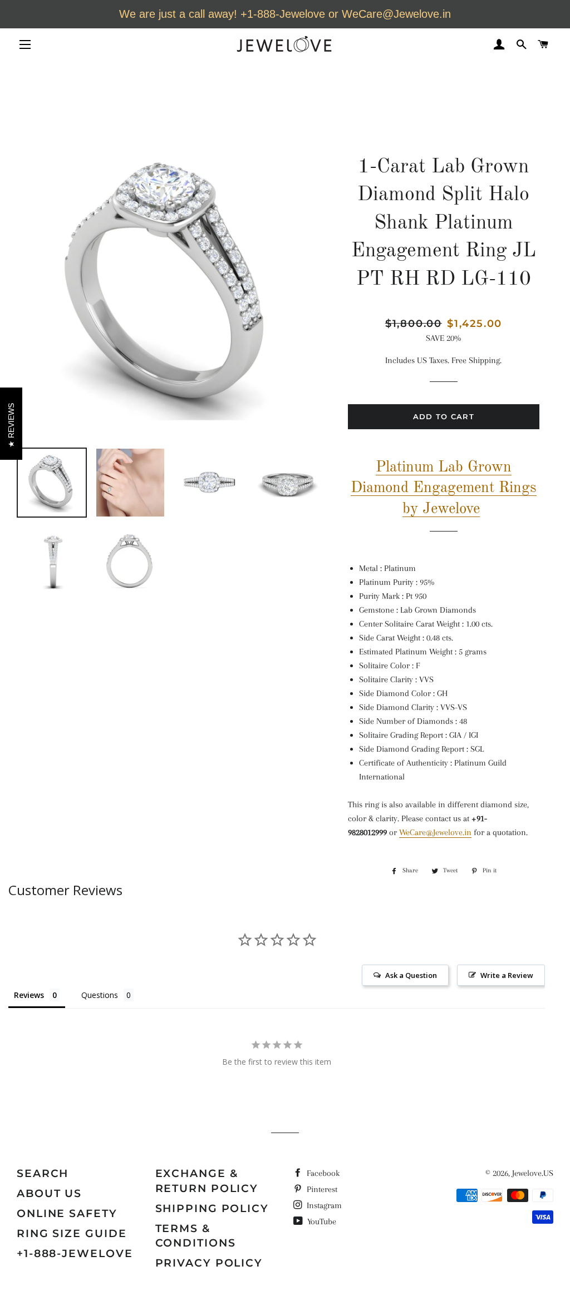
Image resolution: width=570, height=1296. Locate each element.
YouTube (320, 1221)
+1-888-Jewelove (75, 1253)
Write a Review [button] (506, 975)
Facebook (322, 1173)
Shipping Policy (212, 1208)
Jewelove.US (532, 1173)
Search (42, 1173)
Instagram (323, 1205)
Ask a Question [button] (411, 975)
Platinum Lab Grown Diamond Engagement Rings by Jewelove (444, 488)
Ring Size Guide (72, 1233)
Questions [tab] (99, 995)
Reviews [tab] (29, 995)
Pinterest (320, 1189)
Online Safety (67, 1213)
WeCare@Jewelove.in (435, 832)
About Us (49, 1193)
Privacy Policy (209, 1263)
